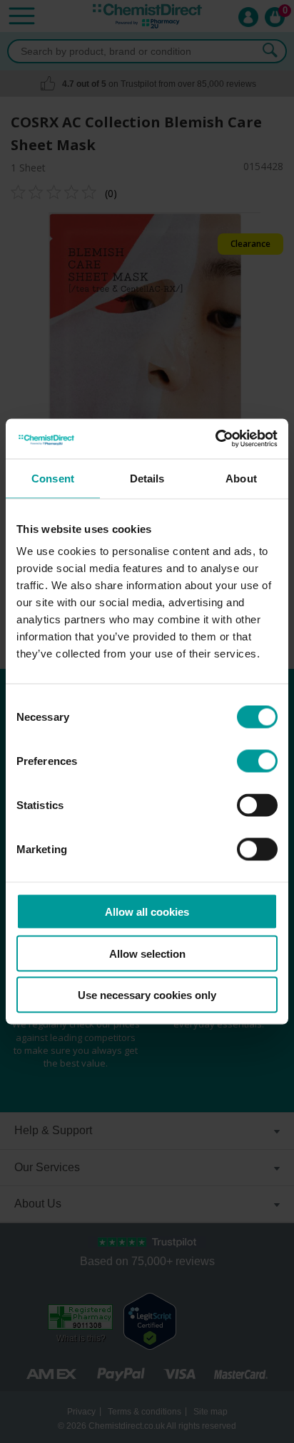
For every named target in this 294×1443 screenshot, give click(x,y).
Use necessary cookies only (147, 995)
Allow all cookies (147, 912)
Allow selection (147, 953)
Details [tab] (147, 478)
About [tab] (241, 478)
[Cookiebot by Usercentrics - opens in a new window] (215, 439)
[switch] (257, 761)
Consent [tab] (52, 478)
